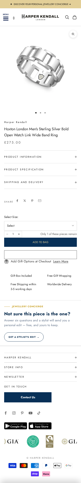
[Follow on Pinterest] (22, 413)
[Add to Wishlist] (40, 254)
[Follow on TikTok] (39, 413)
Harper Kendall (15, 122)
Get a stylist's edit (24, 337)
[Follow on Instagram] (14, 413)
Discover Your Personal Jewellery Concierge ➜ (42, 4)
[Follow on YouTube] (30, 413)
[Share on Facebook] (17, 200)
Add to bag (40, 242)
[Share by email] (39, 200)
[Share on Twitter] (24, 200)
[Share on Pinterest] (32, 200)
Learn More (60, 261)
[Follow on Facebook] (6, 413)
